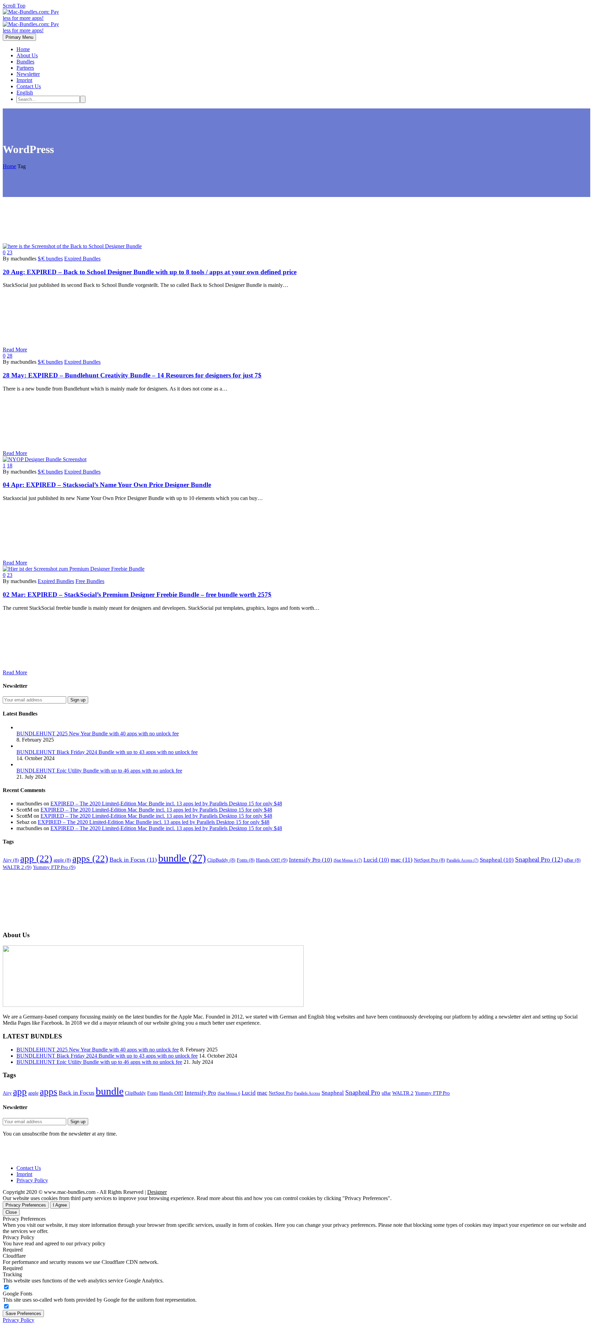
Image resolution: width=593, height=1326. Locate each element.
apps (90, 858)
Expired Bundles (82, 258)
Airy (11, 860)
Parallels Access (462, 860)
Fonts (246, 860)
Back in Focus (133, 859)
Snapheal (497, 860)
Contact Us (28, 86)
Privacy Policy (32, 1180)
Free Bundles (89, 581)
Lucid (376, 860)
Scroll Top (14, 6)
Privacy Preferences (25, 1205)
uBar (572, 860)
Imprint (24, 80)
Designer (157, 1192)
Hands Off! (272, 860)
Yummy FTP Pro (54, 867)
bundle (182, 858)
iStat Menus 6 (348, 860)
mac (401, 859)
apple (62, 860)
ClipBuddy (221, 860)
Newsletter (28, 74)
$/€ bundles (50, 258)
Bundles (25, 62)
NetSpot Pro (429, 860)
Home (23, 49)
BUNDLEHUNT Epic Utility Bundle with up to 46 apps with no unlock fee (99, 771)
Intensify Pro (310, 860)
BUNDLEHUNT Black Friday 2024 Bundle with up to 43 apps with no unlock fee (107, 752)
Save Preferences (23, 1313)
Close (11, 1212)
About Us (27, 55)
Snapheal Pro (539, 859)
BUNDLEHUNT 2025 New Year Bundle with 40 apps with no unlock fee (97, 733)
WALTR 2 (17, 867)
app (36, 858)
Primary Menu (19, 37)
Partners (25, 68)
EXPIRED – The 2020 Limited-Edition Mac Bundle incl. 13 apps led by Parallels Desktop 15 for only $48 (166, 803)
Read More (15, 349)
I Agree (60, 1205)
